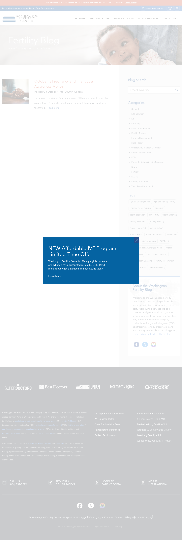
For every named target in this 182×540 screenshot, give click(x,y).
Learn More (54, 276)
